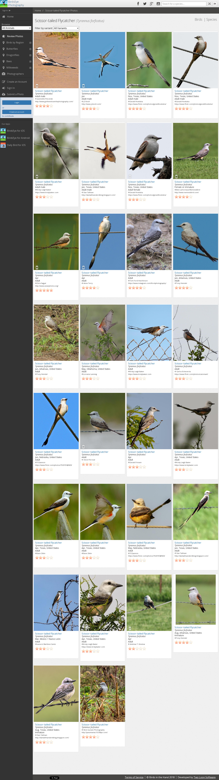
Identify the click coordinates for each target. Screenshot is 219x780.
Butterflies (12, 48)
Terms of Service (134, 777)
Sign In (5, 10)
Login (17, 102)
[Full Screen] (209, 3)
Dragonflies (12, 55)
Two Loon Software (205, 777)
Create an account (16, 112)
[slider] (44, 105)
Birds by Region (15, 42)
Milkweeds (12, 67)
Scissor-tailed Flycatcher (48, 91)
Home (38, 10)
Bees (9, 61)
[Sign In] (215, 3)
